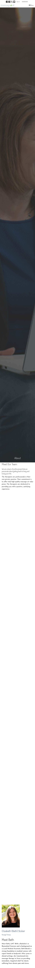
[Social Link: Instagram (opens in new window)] (9, 2)
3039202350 (25, 1)
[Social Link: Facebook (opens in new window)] (7, 2)
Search (18, 1)
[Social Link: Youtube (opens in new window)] (14, 2)
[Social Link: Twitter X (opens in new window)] (12, 2)
